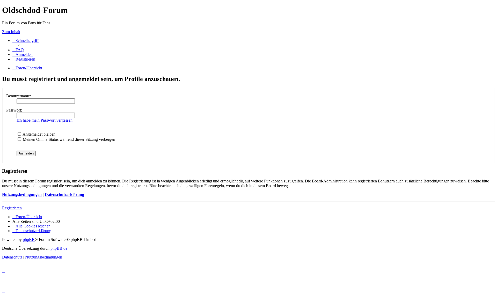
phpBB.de (58, 248)
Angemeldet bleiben (38, 134)
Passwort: (14, 110)
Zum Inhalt (11, 32)
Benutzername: (18, 96)
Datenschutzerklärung (64, 194)
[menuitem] (18, 50)
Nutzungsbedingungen (22, 194)
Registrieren (12, 208)
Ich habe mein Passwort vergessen (44, 120)
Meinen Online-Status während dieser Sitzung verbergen (68, 139)
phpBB (29, 239)
